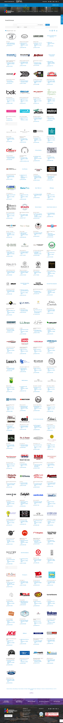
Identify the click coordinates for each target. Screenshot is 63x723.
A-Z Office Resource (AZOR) (37, 79)
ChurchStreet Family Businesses (23, 156)
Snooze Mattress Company (51, 519)
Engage (23, 11)
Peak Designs (8, 443)
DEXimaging (49, 193)
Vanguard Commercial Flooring (37, 619)
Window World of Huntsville (24, 658)
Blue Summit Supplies (23, 116)
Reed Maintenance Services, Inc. (37, 463)
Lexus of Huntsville (36, 366)
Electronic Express (36, 212)
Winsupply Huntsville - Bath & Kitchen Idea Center (38, 659)
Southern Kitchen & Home (10, 538)
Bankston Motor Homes (50, 79)
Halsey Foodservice (36, 270)
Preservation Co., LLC (36, 443)
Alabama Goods (35, 41)
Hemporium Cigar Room (51, 270)
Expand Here (50, 11)
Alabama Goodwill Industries (24, 60)
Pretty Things (49, 443)
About (19, 11)
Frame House (8, 250)
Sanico (48, 500)
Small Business (30, 11)
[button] (5, 31)
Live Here (44, 11)
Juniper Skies (35, 308)
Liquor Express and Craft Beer (52, 366)
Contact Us (43, 688)
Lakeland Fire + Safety (50, 328)
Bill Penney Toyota (36, 97)
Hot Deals (25, 688)
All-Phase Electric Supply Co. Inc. (38, 61)
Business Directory (10, 688)
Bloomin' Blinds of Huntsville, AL (11, 117)
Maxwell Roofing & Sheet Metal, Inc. (10, 405)
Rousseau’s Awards (50, 481)
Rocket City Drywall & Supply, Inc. (38, 482)
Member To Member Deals (32, 688)
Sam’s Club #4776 (36, 500)
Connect (56, 11)
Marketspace (39, 688)
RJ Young (21, 481)
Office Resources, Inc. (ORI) (24, 424)
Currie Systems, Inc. (9, 193)
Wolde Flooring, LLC (50, 658)
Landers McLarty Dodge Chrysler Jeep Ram (23, 347)
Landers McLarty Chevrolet (10, 347)
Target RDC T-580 (36, 558)
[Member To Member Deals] (7, 124)
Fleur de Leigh (22, 231)
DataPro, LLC (22, 193)
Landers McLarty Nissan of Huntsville (37, 347)
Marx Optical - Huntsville (37, 385)
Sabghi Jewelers (22, 500)
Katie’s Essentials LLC (50, 308)
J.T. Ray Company (22, 308)
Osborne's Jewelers (50, 424)
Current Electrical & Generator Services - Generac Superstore (52, 175)
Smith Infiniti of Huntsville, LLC (38, 519)
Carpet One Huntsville (50, 136)
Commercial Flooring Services (11, 174)
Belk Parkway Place (9, 97)
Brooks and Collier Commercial (23, 137)
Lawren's (7, 366)
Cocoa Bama (49, 155)
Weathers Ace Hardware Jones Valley (11, 639)
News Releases (15, 688)
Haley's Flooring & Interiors (10, 270)
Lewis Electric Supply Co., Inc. (24, 366)
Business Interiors (36, 136)
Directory (36, 11)
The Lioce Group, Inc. (36, 580)
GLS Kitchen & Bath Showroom (38, 250)
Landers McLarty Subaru (51, 347)
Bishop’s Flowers (49, 97)
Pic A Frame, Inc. (22, 443)
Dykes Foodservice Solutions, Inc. (24, 213)
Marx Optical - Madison (50, 385)
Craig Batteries (35, 174)
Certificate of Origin (26, 716)
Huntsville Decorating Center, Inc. (38, 289)
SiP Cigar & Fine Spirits (23, 519)
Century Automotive (9, 155)
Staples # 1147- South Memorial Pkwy (23, 539)
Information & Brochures (49, 688)
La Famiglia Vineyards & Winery (37, 328)
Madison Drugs (8, 385)
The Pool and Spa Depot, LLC (51, 580)
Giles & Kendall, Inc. (23, 250)
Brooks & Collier (8, 136)
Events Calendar (21, 688)
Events (40, 11)
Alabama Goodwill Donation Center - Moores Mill (10, 61)
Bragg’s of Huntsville (50, 116)
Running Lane (8, 500)
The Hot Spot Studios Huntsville (9, 580)
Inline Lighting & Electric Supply (10, 309)
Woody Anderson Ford (9, 678)
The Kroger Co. (22, 580)
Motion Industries (23, 404)
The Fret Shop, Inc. (50, 558)
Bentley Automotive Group (24, 97)
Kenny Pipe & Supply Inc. (10, 328)
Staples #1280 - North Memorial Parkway (36, 539)
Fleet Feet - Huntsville (9, 231)
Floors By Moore (35, 231)
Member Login (8, 715)
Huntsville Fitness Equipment (51, 289)
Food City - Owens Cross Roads (51, 232)
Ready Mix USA (22, 462)
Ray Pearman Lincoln (9, 462)
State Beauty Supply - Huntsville (50, 539)
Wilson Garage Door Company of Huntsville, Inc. (38, 639)
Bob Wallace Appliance (37, 116)
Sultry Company (8, 558)
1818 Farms (8, 41)
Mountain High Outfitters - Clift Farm (51, 405)
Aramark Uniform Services (10, 79)
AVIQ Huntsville (22, 79)
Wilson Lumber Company (51, 638)
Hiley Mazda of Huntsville (10, 289)
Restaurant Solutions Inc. (51, 462)
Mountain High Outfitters (37, 404)
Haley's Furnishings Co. (23, 270)
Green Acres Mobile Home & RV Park (51, 251)
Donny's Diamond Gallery (10, 212)
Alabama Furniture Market (24, 41)
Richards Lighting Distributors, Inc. (11, 482)
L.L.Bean (21, 328)
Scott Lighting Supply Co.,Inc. (11, 519)
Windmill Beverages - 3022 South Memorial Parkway (10, 659)
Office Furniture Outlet (10, 424)
